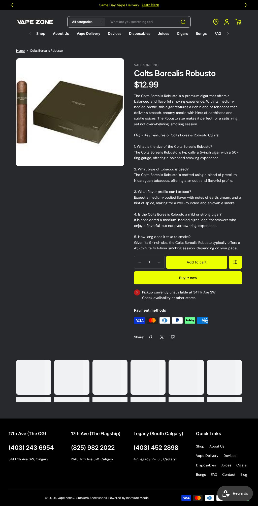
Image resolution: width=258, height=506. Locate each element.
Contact (228, 474)
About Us (216, 446)
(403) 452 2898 (156, 447)
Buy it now (188, 278)
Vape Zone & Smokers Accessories (82, 498)
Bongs (201, 474)
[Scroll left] (30, 32)
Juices (226, 465)
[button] (87, 22)
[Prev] (12, 5)
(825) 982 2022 (93, 447)
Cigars (241, 465)
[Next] (246, 5)
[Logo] (35, 22)
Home (20, 51)
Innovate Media (137, 498)
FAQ (214, 474)
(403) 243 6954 (31, 447)
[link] (150, 337)
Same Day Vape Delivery (119, 5)
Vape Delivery (207, 455)
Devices (229, 455)
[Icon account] (227, 22)
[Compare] (235, 262)
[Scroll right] (228, 32)
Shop (200, 446)
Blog (243, 474)
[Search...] (183, 22)
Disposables (206, 465)
